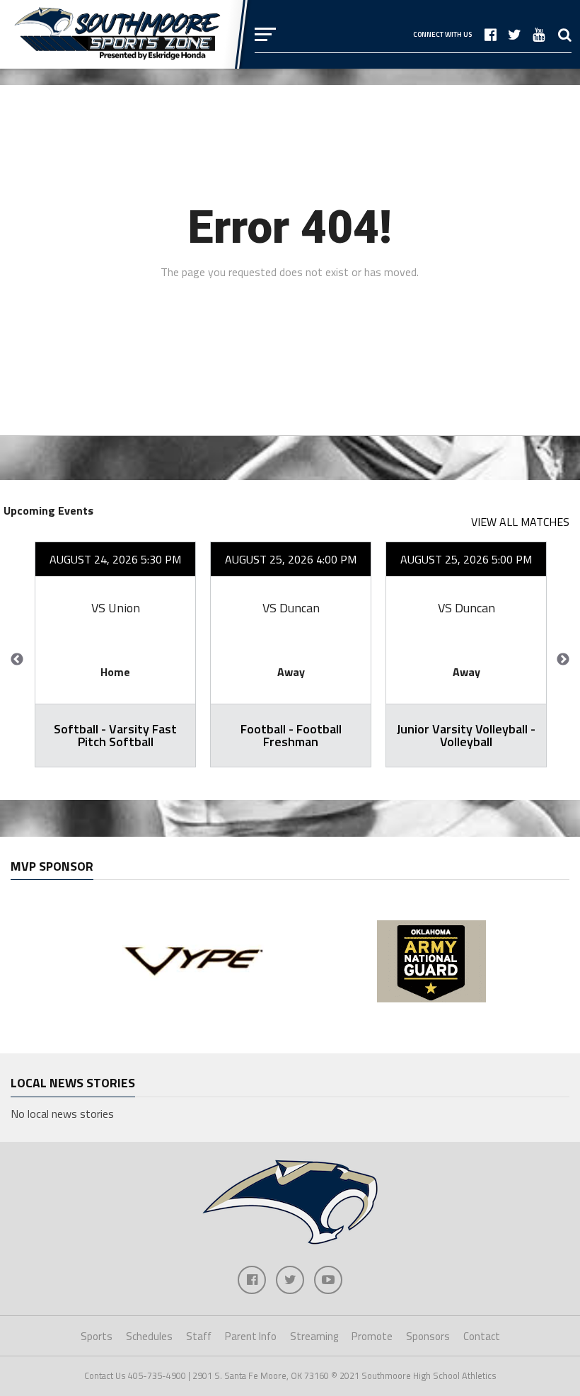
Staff (198, 1336)
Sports (96, 1336)
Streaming (314, 1336)
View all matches (520, 521)
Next (563, 660)
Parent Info (251, 1336)
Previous (17, 660)
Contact (481, 1336)
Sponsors (428, 1336)
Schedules (149, 1336)
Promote (372, 1336)
